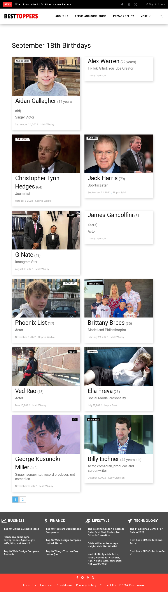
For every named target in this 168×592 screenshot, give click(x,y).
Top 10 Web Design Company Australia (21, 552)
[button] (161, 16)
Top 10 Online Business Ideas (21, 529)
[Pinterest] (87, 577)
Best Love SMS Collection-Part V (148, 552)
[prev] (85, 4)
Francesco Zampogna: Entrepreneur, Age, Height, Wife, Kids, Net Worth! (19, 540)
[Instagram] (129, 4)
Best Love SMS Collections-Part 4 (146, 541)
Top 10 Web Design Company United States (63, 541)
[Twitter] (135, 4)
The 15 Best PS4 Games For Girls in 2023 (146, 530)
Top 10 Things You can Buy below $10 (62, 552)
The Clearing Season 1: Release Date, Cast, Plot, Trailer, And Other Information (106, 532)
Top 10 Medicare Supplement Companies (63, 530)
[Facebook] (122, 4)
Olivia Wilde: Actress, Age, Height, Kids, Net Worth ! (103, 545)
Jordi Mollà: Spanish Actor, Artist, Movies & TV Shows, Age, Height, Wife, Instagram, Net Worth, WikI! (105, 559)
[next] (92, 4)
